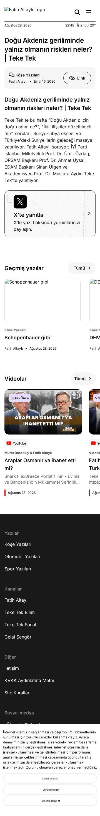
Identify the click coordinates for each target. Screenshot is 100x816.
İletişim (11, 668)
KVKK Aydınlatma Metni (29, 680)
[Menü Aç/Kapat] (88, 12)
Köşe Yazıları (17, 544)
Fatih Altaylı (16, 600)
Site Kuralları (17, 692)
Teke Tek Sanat (20, 624)
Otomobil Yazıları (22, 556)
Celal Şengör (17, 637)
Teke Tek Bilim (19, 612)
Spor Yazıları (17, 569)
